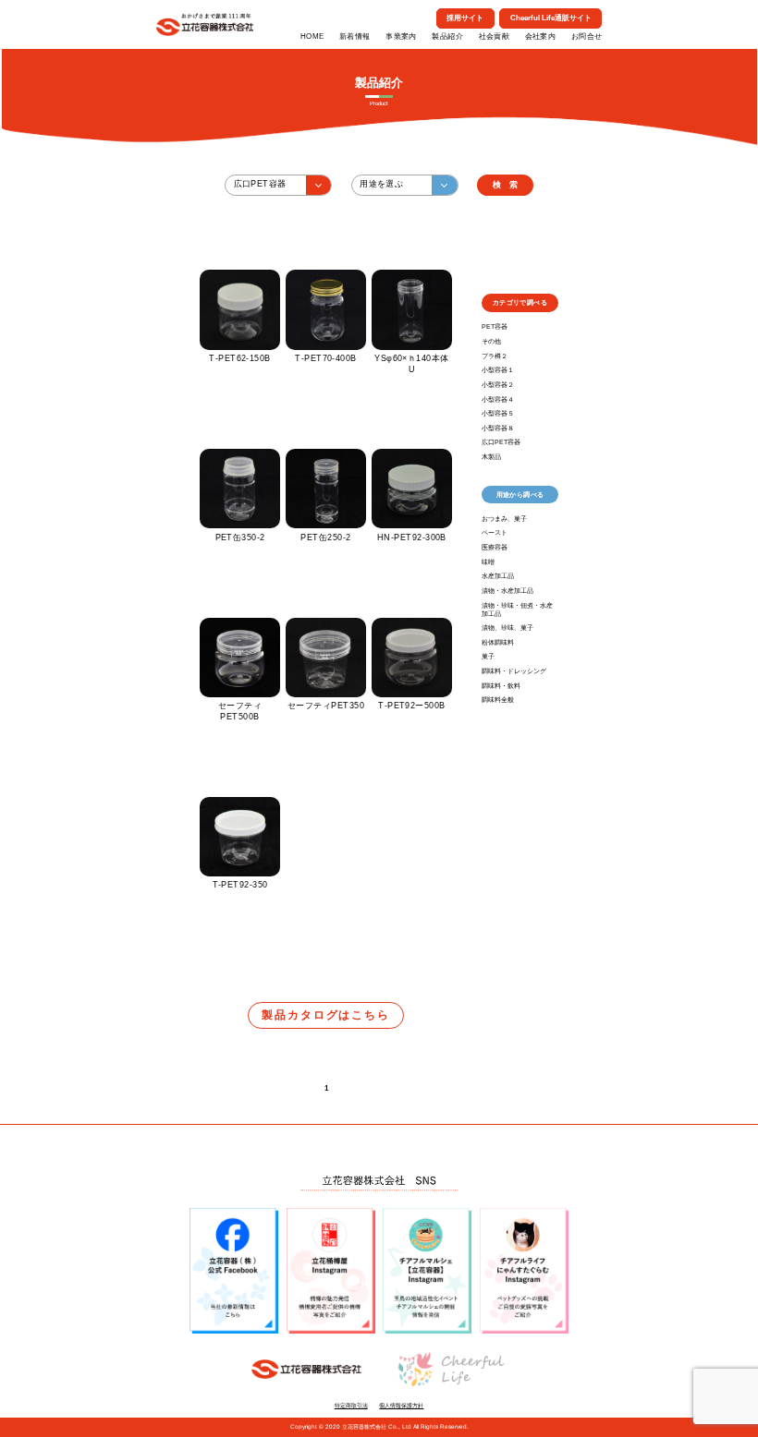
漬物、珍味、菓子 (507, 627)
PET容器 (494, 326)
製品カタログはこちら (326, 1014)
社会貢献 (494, 36)
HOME (312, 36)
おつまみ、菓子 (504, 518)
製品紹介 (447, 36)
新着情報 (355, 36)
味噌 (488, 562)
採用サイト (464, 18)
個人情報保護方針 (401, 1405)
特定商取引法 (351, 1405)
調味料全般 (498, 699)
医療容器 (494, 547)
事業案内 (401, 36)
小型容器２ (498, 384)
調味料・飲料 (501, 685)
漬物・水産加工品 (507, 590)
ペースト (494, 532)
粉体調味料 (498, 642)
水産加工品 (498, 576)
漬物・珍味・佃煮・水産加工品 (517, 609)
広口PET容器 (501, 442)
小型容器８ (498, 428)
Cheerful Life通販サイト (551, 18)
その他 (491, 341)
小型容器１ (498, 370)
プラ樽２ (494, 356)
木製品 (491, 456)
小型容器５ (498, 413)
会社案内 (540, 36)
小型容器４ (498, 399)
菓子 (488, 656)
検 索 (505, 184)
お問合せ (587, 36)
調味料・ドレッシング (514, 671)
